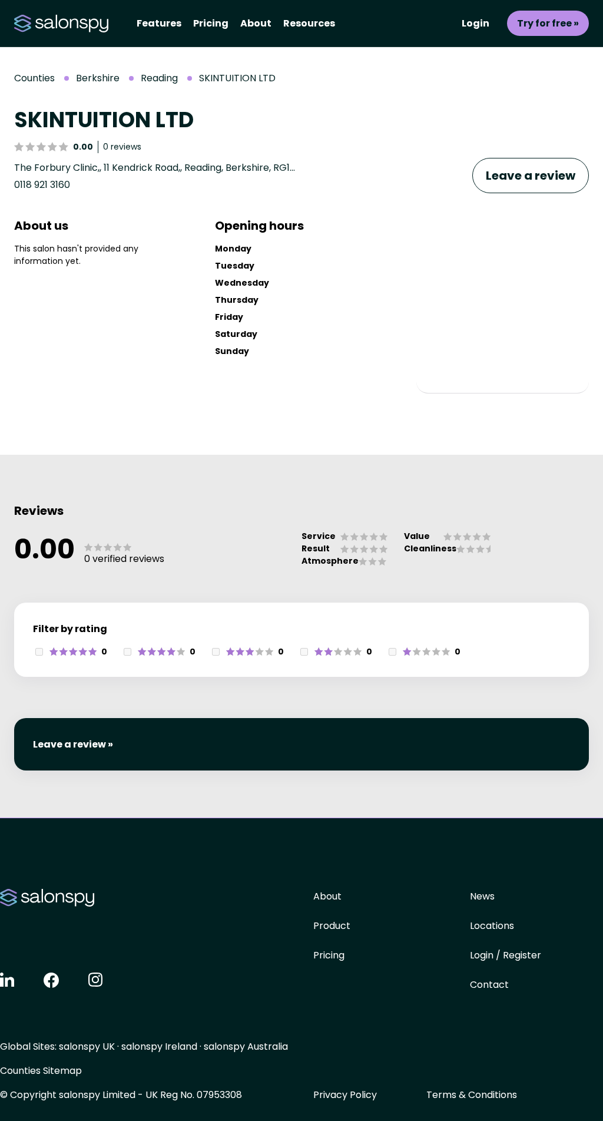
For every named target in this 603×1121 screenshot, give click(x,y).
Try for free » (548, 23)
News (482, 896)
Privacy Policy (345, 1095)
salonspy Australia (246, 1046)
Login (475, 23)
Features (159, 23)
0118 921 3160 (42, 184)
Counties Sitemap (41, 1070)
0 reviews (122, 147)
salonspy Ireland (159, 1046)
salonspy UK (87, 1046)
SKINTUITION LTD (237, 78)
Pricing (210, 23)
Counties (34, 78)
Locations (492, 925)
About (255, 23)
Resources (309, 23)
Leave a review (530, 175)
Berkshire (98, 78)
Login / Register (505, 955)
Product (331, 925)
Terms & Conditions (471, 1095)
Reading (159, 78)
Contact (489, 984)
